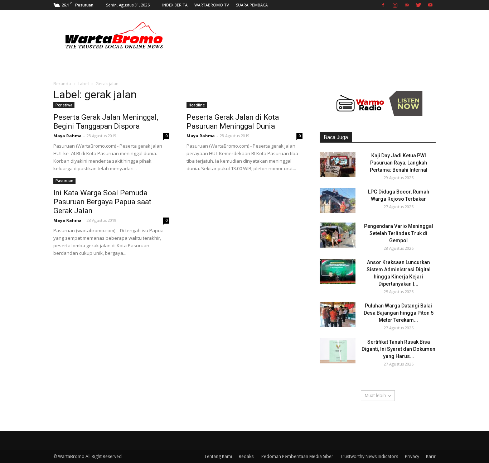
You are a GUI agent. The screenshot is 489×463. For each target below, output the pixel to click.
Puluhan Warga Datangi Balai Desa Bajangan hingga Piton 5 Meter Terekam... (399, 313)
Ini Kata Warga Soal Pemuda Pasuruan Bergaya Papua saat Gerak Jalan (102, 201)
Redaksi (247, 456)
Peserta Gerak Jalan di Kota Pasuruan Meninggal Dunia (233, 121)
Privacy (412, 456)
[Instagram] (394, 5)
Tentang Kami (218, 456)
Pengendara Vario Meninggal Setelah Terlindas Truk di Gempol (398, 233)
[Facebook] (383, 5)
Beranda (62, 84)
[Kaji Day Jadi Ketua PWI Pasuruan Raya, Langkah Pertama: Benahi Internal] (337, 164)
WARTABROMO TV (211, 5)
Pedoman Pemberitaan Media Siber (297, 456)
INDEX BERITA (175, 5)
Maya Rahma (67, 135)
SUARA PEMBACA (252, 5)
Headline (197, 105)
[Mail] (406, 5)
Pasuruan (64, 180)
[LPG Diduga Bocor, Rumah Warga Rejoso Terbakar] (337, 200)
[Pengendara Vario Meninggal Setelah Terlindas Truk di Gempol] (337, 235)
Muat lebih (375, 395)
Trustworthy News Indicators (369, 456)
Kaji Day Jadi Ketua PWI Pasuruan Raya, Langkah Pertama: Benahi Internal (398, 163)
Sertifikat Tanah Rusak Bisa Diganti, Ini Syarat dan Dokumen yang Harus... (398, 349)
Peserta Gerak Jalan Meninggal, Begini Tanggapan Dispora (105, 121)
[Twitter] (418, 5)
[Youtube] (430, 5)
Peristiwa (63, 105)
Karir (431, 456)
